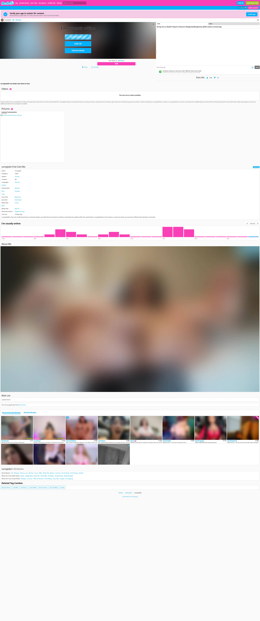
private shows (24, 3)
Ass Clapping (69, 479)
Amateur (57, 473)
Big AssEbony (6, 487)
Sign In (240, 3)
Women (17, 188)
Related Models (30, 413)
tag (16, 3)
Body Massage (68, 476)
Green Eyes (18, 200)
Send (257, 67)
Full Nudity (43, 476)
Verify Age (251, 14)
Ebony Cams (22, 405)
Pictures (19, 20)
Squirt (22, 476)
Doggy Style (29, 476)
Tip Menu (96, 67)
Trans (3, 194)
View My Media (78, 50)
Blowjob (16, 473)
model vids (51, 3)
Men (3, 191)
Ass (27, 473)
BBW (3, 206)
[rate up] (207, 78)
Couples (17, 191)
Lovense (29, 479)
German (17, 182)
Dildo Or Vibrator (38, 479)
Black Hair (18, 197)
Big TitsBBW (53, 487)
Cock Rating (48, 479)
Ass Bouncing (59, 476)
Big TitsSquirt (43, 487)
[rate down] (215, 78)
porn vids (34, 3)
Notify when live (78, 37)
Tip (116, 63)
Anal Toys (51, 476)
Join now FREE (252, 3)
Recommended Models (11, 413)
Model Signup (253, 8)
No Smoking (65, 473)
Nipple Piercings (20, 211)
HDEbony (24, 487)
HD (12, 473)
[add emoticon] (252, 67)
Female (17, 176)
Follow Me (256, 167)
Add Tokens (121, 60)
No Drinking (73, 473)
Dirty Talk (36, 476)
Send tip (78, 44)
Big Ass (52, 473)
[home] (7, 3)
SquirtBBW (32, 487)
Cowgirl (62, 479)
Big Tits (17, 208)
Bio (13, 20)
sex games (42, 3)
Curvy (16, 203)
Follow (85, 67)
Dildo (40, 473)
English (4, 185)
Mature (22, 473)
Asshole (81, 473)
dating (59, 3)
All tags (62, 487)
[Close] (258, 20)
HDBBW (15, 487)
